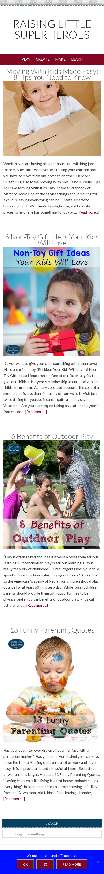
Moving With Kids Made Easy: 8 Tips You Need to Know (52, 74)
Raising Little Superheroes (52, 29)
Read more (71, 864)
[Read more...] (88, 212)
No (45, 864)
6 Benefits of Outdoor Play (52, 436)
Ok (25, 864)
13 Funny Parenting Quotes (52, 629)
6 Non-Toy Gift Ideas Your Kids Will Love (52, 239)
